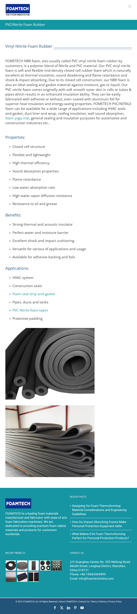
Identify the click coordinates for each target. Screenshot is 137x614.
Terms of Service (98, 601)
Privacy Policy (115, 601)
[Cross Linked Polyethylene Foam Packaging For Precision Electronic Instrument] (33, 565)
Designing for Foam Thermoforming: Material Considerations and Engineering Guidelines (99, 510)
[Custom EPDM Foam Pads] (33, 576)
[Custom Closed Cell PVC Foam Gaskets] (56, 565)
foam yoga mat (17, 118)
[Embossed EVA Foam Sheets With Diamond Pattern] (10, 576)
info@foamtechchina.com (96, 578)
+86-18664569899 (93, 574)
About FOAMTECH (68, 601)
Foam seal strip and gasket (33, 294)
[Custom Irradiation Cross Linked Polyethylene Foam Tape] (10, 565)
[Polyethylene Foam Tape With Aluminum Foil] (22, 565)
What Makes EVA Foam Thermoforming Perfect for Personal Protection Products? (100, 536)
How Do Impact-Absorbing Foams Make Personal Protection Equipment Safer (99, 524)
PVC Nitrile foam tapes (30, 310)
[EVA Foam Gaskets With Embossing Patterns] (45, 565)
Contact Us (83, 601)
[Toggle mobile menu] (130, 6)
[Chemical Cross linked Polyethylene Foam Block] (22, 576)
